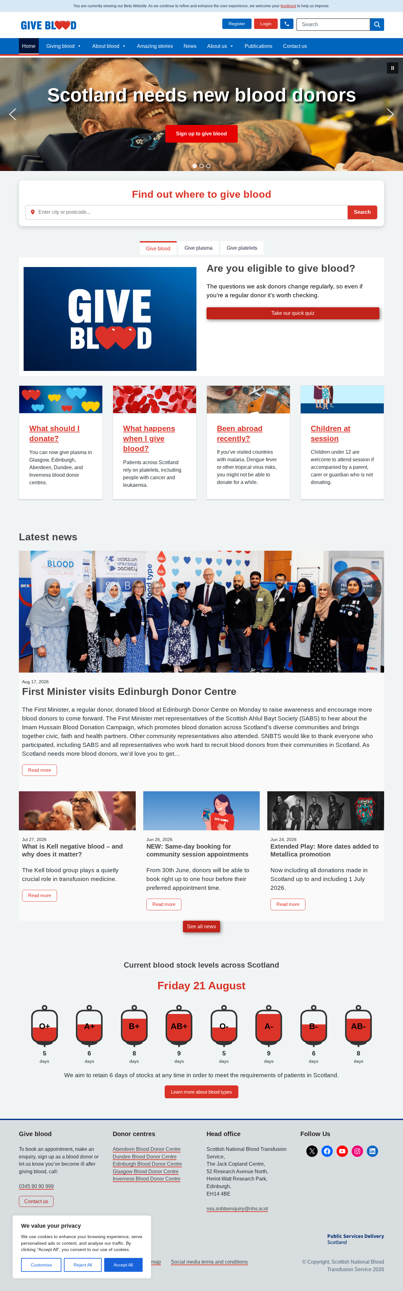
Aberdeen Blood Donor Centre (147, 1149)
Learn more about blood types (201, 1092)
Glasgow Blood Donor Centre (146, 1171)
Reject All (83, 1264)
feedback (288, 6)
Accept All (123, 1264)
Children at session (330, 433)
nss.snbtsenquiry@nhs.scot (237, 1208)
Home (29, 46)
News (190, 46)
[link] (237, 23)
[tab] (158, 248)
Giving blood (60, 46)
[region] (82, 1246)
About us (217, 46)
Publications (258, 46)
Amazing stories (155, 46)
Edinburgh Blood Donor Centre (147, 1164)
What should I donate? (54, 433)
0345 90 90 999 (36, 1186)
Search (362, 212)
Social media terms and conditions (209, 1262)
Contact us (295, 46)
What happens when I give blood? (149, 438)
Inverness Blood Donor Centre (146, 1178)
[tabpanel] (201, 316)
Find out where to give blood (201, 194)
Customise (41, 1264)
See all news (201, 926)
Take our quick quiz (293, 313)
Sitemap (151, 1262)
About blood (105, 46)
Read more (42, 771)
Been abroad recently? (240, 433)
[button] (287, 23)
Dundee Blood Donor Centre (145, 1156)
